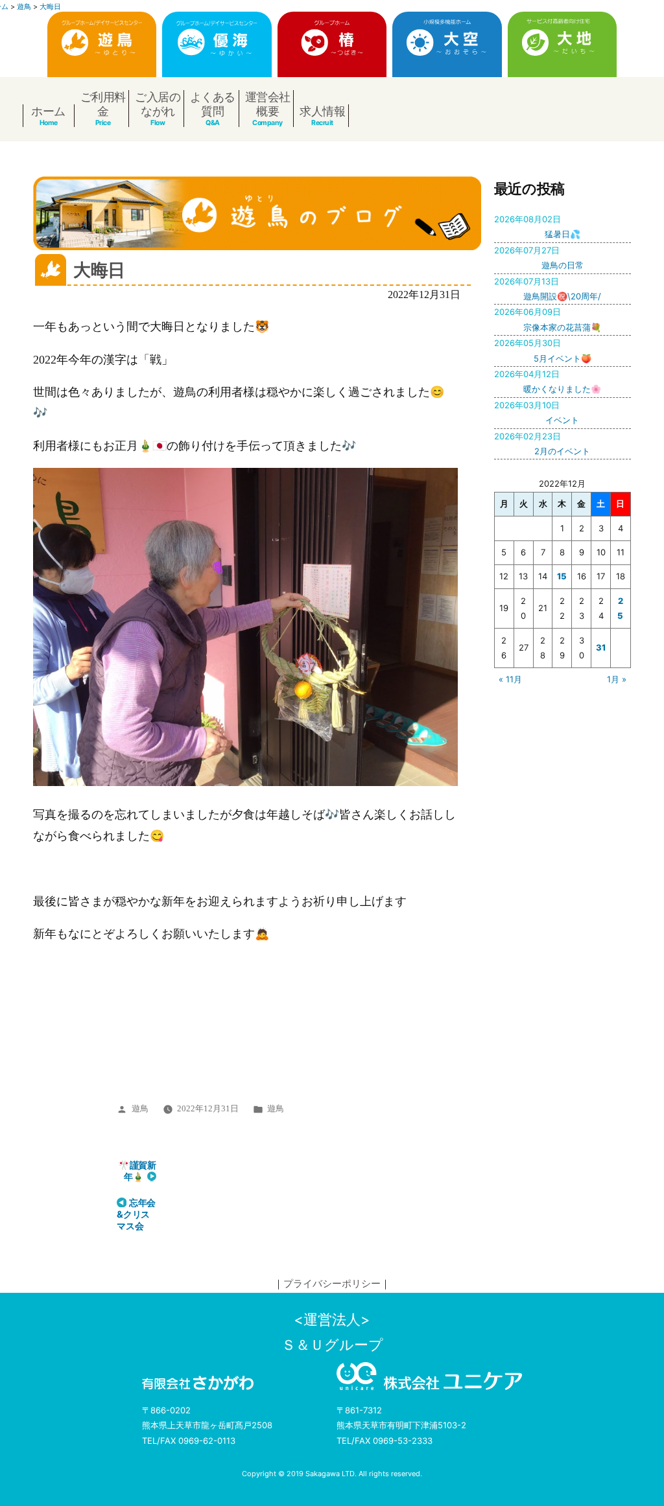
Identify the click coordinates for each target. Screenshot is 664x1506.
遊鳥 (140, 1108)
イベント (536, 412)
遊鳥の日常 (539, 257)
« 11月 (510, 679)
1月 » (616, 679)
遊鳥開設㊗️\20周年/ (547, 288)
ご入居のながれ (157, 104)
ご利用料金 (103, 104)
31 (601, 647)
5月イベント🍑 (542, 350)
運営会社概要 (267, 104)
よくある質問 (212, 104)
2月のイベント (542, 443)
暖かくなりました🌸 (547, 381)
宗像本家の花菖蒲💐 (547, 319)
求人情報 (322, 111)
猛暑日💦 (537, 226)
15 (562, 576)
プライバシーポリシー (332, 1283)
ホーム (48, 111)
